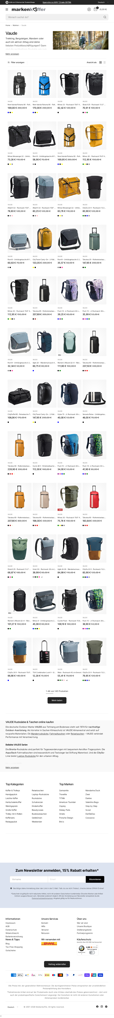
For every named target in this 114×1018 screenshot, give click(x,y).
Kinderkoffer (37, 806)
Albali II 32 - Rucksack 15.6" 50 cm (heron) (45, 208)
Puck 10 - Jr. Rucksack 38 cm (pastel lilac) (94, 311)
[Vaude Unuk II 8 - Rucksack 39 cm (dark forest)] (46, 579)
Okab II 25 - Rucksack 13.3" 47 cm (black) (94, 105)
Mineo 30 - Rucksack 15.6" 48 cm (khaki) (69, 517)
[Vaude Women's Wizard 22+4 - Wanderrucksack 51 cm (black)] (60, 373)
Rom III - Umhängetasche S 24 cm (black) (69, 259)
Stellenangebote (84, 930)
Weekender (37, 821)
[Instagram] (102, 1006)
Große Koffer (11, 810)
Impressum (10, 923)
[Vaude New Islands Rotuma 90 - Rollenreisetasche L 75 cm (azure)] (10, 114)
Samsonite (64, 790)
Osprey (62, 806)
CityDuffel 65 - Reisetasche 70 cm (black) (20, 414)
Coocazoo (90, 818)
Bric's (61, 821)
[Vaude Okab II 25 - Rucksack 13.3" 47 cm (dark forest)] (96, 114)
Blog (7, 943)
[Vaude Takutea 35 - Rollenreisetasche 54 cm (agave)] (94, 239)
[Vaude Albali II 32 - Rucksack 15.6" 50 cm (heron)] (15, 218)
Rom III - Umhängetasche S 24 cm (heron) (20, 363)
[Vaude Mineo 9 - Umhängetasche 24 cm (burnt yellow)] (51, 631)
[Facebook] (97, 1006)
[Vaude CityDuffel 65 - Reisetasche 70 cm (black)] (20, 394)
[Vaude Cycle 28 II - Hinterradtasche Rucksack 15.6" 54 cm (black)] (45, 445)
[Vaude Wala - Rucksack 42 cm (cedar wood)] (65, 682)
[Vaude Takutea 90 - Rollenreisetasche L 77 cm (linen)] (101, 373)
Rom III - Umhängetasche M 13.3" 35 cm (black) (45, 156)
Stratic (62, 814)
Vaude (10, 101)
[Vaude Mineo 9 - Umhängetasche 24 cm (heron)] (45, 600)
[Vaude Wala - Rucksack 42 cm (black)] (60, 682)
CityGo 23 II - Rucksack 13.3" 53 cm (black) (94, 208)
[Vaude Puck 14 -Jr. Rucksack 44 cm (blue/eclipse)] (60, 321)
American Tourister (67, 802)
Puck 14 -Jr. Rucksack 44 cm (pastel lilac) (69, 311)
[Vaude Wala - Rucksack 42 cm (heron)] (69, 652)
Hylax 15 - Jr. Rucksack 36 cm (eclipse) (69, 414)
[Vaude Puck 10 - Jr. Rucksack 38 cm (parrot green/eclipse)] (101, 321)
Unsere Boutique (84, 926)
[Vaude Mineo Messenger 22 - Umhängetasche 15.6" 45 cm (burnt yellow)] (15, 166)
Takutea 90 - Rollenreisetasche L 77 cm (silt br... (20, 466)
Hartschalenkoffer (13, 802)
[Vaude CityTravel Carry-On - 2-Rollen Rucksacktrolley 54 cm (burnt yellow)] (45, 239)
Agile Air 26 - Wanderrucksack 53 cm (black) (69, 569)
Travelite (63, 794)
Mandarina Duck (93, 790)
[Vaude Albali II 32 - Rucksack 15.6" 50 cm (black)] (20, 187)
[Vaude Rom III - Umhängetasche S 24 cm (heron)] (60, 269)
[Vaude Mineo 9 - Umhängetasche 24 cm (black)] (46, 631)
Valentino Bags (92, 802)
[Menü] (7, 9)
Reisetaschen (77, 733)
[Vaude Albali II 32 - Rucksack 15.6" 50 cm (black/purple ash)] (21, 218)
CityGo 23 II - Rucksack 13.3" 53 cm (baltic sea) (94, 569)
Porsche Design (66, 818)
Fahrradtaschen (57, 733)
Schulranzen (37, 802)
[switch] (92, 952)
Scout (88, 810)
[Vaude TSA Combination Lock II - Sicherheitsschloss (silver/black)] (45, 652)
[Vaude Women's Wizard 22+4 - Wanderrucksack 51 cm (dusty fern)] (69, 342)
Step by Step (91, 806)
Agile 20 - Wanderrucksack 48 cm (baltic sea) (45, 363)
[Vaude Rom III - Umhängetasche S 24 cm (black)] (69, 239)
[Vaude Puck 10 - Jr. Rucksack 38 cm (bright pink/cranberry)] (90, 321)
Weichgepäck (12, 806)
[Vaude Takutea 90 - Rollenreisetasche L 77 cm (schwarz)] (94, 342)
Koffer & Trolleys (13, 790)
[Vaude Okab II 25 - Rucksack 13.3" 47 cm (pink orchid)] (90, 114)
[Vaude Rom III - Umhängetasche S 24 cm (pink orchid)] (71, 269)
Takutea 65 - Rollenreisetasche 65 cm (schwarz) (45, 311)
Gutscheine (10, 950)
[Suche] (104, 17)
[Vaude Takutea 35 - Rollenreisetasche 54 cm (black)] (85, 269)
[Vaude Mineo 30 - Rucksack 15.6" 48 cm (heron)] (101, 166)
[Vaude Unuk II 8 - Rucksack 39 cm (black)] (40, 579)
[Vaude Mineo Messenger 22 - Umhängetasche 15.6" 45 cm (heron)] (21, 166)
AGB (7, 926)
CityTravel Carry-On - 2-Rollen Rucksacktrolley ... (45, 259)
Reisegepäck (11, 821)
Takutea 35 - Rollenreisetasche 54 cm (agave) (94, 259)
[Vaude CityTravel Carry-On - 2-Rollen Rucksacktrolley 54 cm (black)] (40, 269)
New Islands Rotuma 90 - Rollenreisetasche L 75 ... (20, 105)
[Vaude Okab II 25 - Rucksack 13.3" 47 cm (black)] (94, 84)
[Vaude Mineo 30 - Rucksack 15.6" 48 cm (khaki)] (85, 166)
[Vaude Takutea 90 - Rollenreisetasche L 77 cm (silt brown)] (90, 373)
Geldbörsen (37, 818)
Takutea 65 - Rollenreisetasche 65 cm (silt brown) (20, 517)
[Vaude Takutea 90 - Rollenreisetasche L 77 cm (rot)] (96, 373)
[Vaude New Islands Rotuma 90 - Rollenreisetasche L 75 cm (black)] (20, 84)
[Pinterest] (106, 1006)
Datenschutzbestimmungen (42, 898)
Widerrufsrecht (12, 933)
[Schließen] (1, 1016)
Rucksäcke (37, 798)
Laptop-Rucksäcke (26, 756)
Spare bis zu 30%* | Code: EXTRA (57, 2)
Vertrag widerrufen (57, 964)
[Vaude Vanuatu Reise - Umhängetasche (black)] (94, 394)
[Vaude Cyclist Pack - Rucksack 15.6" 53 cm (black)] (69, 600)
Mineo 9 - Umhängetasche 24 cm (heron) (45, 621)
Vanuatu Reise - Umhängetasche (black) (94, 414)
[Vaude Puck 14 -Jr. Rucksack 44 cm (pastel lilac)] (69, 290)
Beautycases (37, 810)
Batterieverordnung (14, 936)
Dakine (89, 798)
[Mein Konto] (89, 9)
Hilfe (43, 926)
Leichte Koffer (12, 798)
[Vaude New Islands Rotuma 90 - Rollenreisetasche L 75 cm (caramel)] (21, 114)
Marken (16, 25)
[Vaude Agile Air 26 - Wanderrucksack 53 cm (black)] (69, 548)
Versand (45, 930)
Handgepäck (11, 794)
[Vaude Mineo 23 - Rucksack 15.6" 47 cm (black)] (69, 84)
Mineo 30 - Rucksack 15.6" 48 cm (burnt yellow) (94, 156)
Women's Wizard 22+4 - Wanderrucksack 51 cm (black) (20, 621)
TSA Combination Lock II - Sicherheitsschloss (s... (45, 672)
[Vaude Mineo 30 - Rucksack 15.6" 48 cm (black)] (96, 166)
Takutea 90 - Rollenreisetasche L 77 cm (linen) (45, 517)
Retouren (45, 933)
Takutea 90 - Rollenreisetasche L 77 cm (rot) (94, 517)
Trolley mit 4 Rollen (14, 814)
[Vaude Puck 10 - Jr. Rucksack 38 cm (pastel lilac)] (94, 290)
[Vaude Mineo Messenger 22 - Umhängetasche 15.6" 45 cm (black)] (20, 136)
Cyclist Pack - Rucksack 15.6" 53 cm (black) (69, 621)
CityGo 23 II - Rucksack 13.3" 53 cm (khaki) (94, 672)
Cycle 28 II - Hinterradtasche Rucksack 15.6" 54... (45, 466)
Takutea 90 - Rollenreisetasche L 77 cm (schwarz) (94, 363)
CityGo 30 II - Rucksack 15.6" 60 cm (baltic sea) (20, 672)
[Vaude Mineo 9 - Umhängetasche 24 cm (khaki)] (40, 631)
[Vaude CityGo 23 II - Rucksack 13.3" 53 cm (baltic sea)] (96, 218)
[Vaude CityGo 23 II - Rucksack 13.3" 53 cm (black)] (94, 187)
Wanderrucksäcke (40, 733)
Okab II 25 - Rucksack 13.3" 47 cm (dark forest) (20, 569)
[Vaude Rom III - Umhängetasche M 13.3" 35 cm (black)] (45, 136)
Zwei (88, 794)
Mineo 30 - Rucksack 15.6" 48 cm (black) (20, 311)
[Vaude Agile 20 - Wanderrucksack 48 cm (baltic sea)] (45, 342)
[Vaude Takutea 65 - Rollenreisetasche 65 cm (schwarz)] (45, 290)
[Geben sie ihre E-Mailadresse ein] (95, 879)
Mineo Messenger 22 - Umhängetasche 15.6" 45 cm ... (20, 156)
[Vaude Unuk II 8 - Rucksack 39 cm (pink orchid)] (51, 579)
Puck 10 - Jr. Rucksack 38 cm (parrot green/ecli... (94, 621)
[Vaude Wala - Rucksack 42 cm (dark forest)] (76, 682)
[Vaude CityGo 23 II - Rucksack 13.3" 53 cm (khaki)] (85, 218)
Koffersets (10, 818)
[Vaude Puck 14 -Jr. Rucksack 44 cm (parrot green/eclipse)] (71, 321)
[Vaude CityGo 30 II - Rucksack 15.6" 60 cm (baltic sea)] (20, 652)
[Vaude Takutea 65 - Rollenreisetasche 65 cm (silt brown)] (40, 321)
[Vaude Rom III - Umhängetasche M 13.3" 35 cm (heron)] (35, 166)
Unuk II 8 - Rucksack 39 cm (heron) (45, 569)
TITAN (62, 798)
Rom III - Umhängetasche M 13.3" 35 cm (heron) (20, 259)
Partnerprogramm (85, 933)
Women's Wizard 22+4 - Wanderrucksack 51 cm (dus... (69, 363)
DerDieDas (90, 814)
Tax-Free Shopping (14, 947)
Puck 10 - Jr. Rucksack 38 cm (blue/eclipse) (69, 466)
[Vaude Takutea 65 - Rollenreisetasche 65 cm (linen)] (46, 321)
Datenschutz (11, 930)
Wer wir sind (82, 923)
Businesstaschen (39, 814)
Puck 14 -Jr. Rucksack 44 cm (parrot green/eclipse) (94, 466)
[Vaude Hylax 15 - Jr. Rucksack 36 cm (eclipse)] (69, 394)
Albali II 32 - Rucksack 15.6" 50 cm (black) (20, 208)
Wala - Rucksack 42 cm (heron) (69, 672)
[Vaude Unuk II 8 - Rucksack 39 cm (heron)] (45, 548)
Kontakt (44, 923)
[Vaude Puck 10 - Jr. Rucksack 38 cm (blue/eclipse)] (96, 321)
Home (8, 25)
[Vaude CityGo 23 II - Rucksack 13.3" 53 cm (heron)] (101, 218)
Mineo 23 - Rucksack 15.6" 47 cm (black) (69, 105)
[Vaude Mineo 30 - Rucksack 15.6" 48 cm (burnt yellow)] (94, 136)
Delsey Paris (64, 810)
